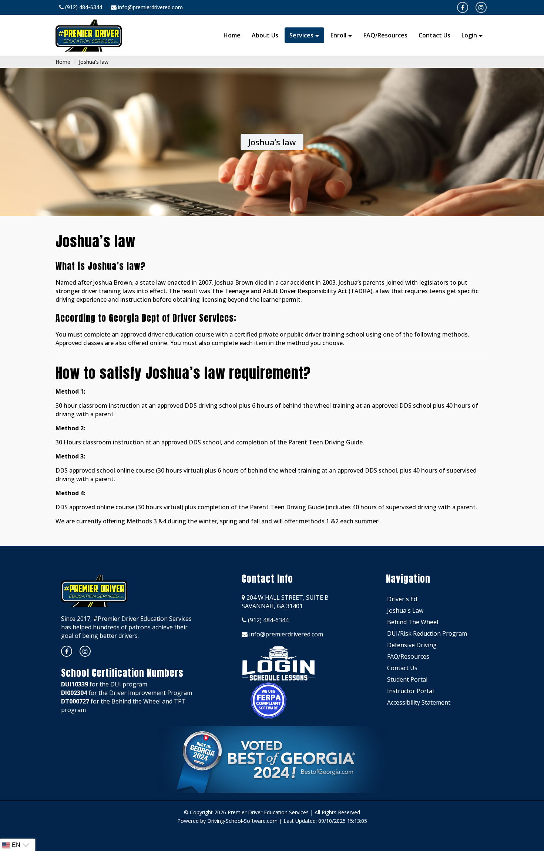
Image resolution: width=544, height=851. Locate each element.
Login (469, 35)
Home (232, 35)
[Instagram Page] (85, 651)
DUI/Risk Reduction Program (427, 633)
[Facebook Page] (462, 7)
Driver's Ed (402, 599)
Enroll (339, 35)
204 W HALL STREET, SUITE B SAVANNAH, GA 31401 (285, 601)
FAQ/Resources (385, 35)
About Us (265, 35)
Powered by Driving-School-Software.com (227, 820)
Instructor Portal (410, 691)
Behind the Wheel (412, 622)
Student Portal (407, 679)
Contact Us (434, 35)
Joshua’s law (93, 61)
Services (302, 35)
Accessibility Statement (418, 702)
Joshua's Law (405, 610)
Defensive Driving (412, 645)
